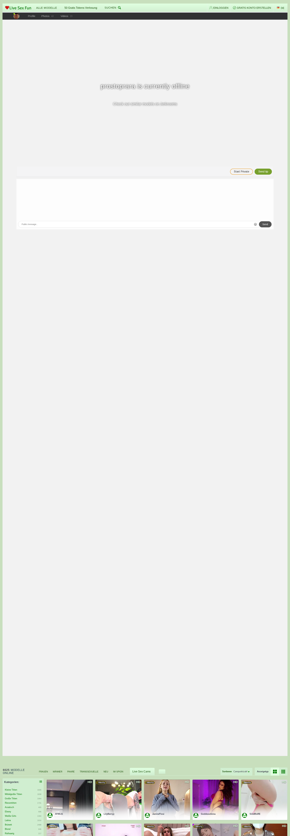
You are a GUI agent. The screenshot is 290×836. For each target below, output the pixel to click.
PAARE (71, 771)
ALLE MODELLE (46, 7)
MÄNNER (57, 771)
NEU (106, 771)
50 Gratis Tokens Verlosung (80, 7)
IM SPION (118, 771)
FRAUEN (43, 771)
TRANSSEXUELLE (89, 771)
